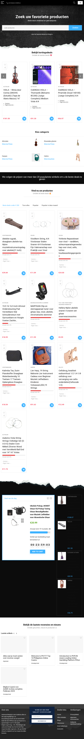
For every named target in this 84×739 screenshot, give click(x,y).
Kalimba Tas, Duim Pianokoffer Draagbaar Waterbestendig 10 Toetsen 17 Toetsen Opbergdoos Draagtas (12, 376)
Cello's (61, 367)
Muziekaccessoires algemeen (39, 303)
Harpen (33, 367)
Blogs (59, 720)
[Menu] (2, 2)
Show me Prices (7, 144)
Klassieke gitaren (73, 552)
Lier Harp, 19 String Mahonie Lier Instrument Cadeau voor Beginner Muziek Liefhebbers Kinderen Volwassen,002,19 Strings (42, 379)
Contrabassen (6, 235)
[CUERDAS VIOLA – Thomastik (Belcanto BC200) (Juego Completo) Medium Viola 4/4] (15, 75)
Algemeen (5, 661)
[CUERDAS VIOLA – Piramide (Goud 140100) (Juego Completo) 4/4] (42, 75)
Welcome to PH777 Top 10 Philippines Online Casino (40, 658)
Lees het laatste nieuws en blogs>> (42, 34)
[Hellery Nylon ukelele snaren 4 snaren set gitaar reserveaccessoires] (70, 291)
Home (59, 714)
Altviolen (7, 86)
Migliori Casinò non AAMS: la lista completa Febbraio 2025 (12, 689)
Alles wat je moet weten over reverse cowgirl (13, 657)
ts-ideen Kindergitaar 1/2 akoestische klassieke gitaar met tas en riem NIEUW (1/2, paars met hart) (74, 564)
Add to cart (25, 119)
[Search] (74, 2)
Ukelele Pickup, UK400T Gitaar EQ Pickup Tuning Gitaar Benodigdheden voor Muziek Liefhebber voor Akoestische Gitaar (40, 511)
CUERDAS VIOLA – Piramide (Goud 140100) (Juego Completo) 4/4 (42, 93)
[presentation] (3, 76)
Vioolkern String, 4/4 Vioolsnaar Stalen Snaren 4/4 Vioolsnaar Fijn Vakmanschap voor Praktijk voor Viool (41, 244)
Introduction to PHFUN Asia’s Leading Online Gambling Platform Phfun (69, 658)
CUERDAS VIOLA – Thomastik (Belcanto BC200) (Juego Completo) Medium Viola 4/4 (13, 96)
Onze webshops (62, 726)
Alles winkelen (61, 717)
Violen (32, 235)
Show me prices (49, 159)
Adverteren (60, 723)
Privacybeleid (74, 714)
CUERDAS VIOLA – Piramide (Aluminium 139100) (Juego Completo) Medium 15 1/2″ (69, 96)
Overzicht (60, 729)
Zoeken (75, 28)
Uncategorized (35, 663)
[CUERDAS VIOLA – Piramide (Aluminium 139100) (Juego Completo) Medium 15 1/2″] (70, 75)
